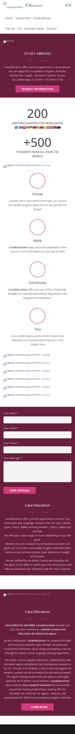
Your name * (10, 413)
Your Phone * (11, 443)
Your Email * (10, 428)
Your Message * (12, 458)
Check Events (36, 5)
